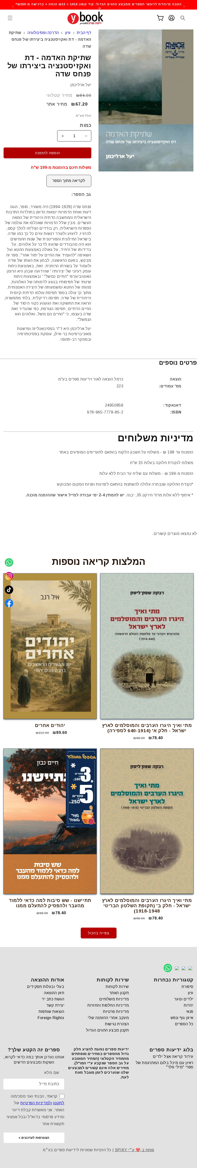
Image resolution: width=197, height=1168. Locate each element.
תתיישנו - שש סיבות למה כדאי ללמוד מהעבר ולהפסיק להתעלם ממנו (50, 903)
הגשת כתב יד (53, 999)
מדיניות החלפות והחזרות (108, 1005)
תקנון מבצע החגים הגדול (107, 1030)
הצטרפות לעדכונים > (33, 1138)
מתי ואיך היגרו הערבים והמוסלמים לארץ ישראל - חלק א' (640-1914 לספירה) (147, 728)
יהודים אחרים (50, 725)
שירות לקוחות (117, 987)
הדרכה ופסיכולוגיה (43, 33)
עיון (68, 33)
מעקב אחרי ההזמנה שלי (108, 1018)
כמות (85, 125)
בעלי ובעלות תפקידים (45, 987)
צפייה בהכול (98, 933)
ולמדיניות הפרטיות (36, 1103)
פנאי (189, 1011)
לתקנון (58, 1103)
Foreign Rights (50, 1018)
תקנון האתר (119, 993)
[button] (10, 18)
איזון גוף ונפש (182, 1018)
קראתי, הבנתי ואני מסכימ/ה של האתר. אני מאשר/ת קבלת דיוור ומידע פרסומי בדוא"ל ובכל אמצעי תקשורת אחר (35, 1110)
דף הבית (84, 33)
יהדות (188, 1005)
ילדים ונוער (183, 999)
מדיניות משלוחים (114, 999)
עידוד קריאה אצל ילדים (173, 1057)
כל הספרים (184, 1024)
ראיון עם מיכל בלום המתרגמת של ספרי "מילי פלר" (164, 1065)
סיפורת (187, 987)
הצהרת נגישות (117, 1024)
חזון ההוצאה (54, 993)
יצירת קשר (55, 1005)
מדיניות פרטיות (116, 1011)
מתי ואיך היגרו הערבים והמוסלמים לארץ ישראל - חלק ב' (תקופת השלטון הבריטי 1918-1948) (147, 905)
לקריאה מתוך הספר (68, 181)
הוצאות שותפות (51, 1011)
